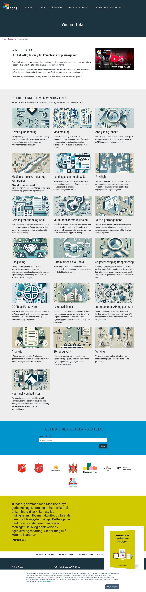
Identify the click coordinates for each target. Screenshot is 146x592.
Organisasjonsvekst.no (108, 8)
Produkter (30, 8)
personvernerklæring (46, 581)
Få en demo (57, 8)
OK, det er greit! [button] (112, 587)
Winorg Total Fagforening (94, 555)
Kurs (43, 8)
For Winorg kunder (79, 8)
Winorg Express (45, 555)
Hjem (4, 39)
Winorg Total (67, 555)
